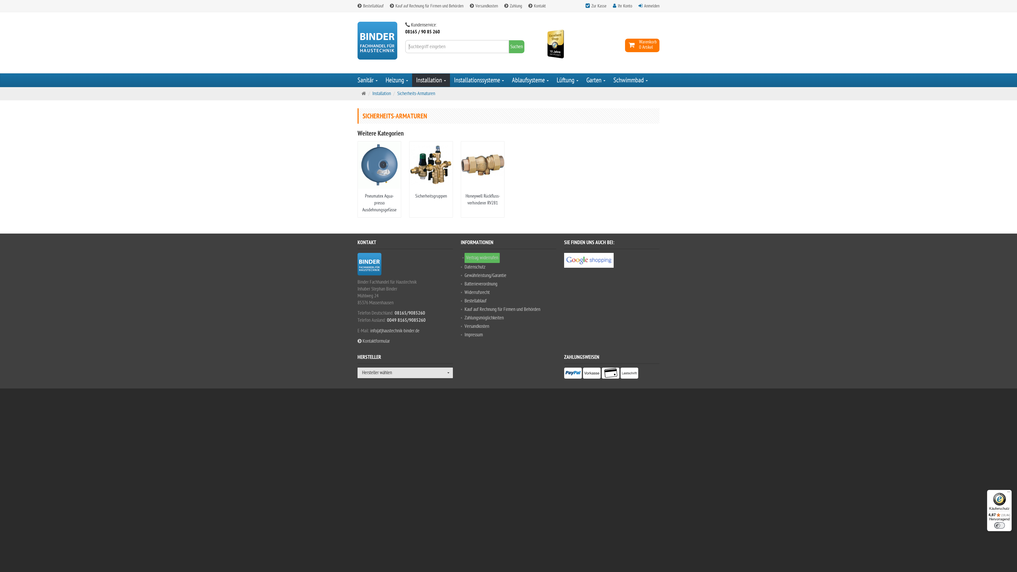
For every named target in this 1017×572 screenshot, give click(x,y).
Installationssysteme (477, 80)
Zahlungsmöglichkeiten (484, 318)
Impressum (474, 335)
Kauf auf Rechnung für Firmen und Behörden (428, 6)
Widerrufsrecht (477, 292)
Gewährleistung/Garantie (485, 275)
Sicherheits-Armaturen (416, 93)
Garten (594, 80)
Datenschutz (475, 267)
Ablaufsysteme (529, 80)
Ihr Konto (625, 6)
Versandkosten (486, 6)
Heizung (395, 80)
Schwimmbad (629, 80)
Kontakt (539, 6)
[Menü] (1008, 493)
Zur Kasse (598, 6)
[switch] (999, 525)
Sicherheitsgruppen (431, 196)
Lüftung (566, 80)
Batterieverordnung (481, 284)
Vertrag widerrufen (482, 258)
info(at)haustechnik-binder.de (395, 331)
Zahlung (515, 6)
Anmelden (651, 6)
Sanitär (366, 80)
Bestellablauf (372, 6)
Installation (429, 80)
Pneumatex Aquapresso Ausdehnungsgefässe (379, 203)
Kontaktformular (376, 341)
